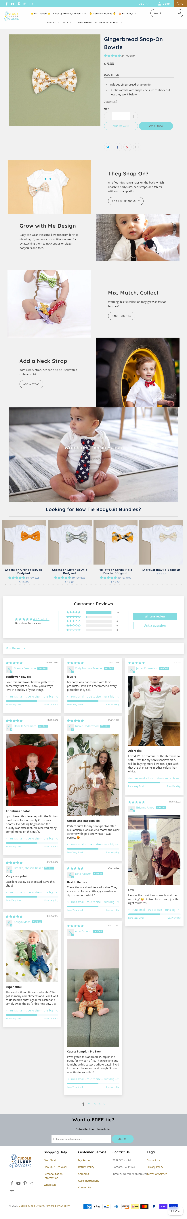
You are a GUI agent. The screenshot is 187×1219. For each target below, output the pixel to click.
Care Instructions (88, 1180)
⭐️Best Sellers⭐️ (40, 13)
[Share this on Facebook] (118, 147)
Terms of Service (157, 1174)
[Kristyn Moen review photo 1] (32, 955)
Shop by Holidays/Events (68, 13)
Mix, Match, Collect (133, 292)
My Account (85, 1160)
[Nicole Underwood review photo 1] (93, 775)
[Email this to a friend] (137, 147)
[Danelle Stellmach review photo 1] (32, 770)
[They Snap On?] (49, 187)
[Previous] (6, 552)
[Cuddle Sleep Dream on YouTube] (12, 3)
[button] (112, 56)
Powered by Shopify (57, 1205)
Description (111, 74)
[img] (14, 663)
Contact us (153, 1160)
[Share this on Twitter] (108, 147)
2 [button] (89, 1104)
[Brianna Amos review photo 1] (154, 850)
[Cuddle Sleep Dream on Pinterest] (18, 3)
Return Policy (86, 1167)
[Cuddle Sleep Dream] (11, 16)
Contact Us (84, 1187)
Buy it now (156, 125)
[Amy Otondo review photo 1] (93, 993)
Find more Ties (121, 316)
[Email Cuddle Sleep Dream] (31, 3)
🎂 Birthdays (126, 13)
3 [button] (95, 1104)
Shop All (51, 22)
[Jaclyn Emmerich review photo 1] (154, 711)
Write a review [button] (155, 616)
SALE (65, 22)
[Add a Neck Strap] (138, 372)
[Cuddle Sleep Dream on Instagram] (25, 3)
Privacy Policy (155, 1167)
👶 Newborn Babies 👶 (102, 13)
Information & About (107, 22)
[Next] (180, 552)
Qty (106, 108)
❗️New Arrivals (84, 22)
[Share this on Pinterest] (127, 147)
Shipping (83, 1174)
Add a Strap (31, 384)
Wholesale (50, 1184)
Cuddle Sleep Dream (31, 1205)
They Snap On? (128, 173)
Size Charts (51, 1160)
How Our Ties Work (55, 1167)
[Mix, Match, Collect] (49, 303)
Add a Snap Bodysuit (126, 201)
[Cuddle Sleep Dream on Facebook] (6, 3)
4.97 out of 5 (41, 619)
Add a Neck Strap (43, 361)
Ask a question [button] (155, 626)
